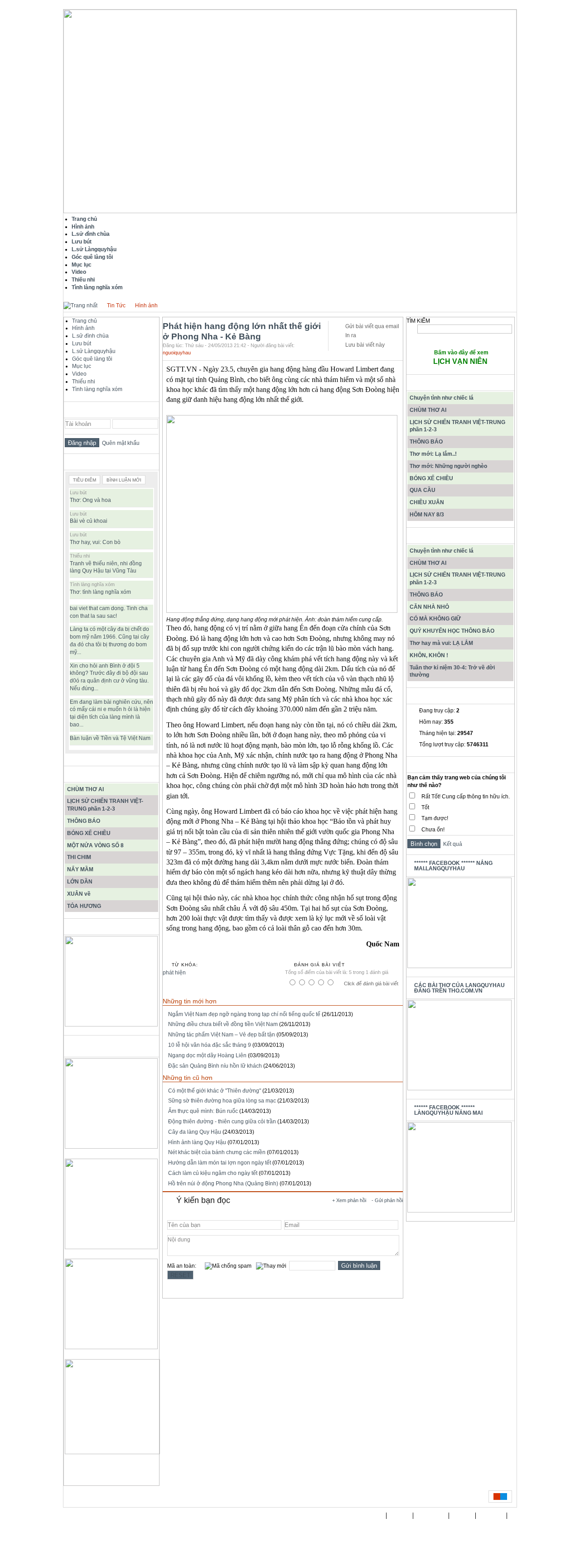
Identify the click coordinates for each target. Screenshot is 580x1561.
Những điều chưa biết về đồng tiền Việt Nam (223, 1024)
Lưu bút (81, 343)
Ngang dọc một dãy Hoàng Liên (207, 1055)
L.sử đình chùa (90, 336)
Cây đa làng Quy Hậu (194, 1132)
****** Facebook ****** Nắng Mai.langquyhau (453, 866)
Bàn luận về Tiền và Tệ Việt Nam (110, 738)
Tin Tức (116, 305)
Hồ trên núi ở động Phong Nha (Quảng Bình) (223, 1183)
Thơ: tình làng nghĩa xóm (100, 592)
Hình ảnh (146, 305)
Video (79, 374)
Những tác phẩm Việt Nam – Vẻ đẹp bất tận (221, 1034)
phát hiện (174, 972)
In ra (350, 335)
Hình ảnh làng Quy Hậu (197, 1142)
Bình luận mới (123, 479)
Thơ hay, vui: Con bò (95, 542)
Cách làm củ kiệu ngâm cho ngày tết (212, 1173)
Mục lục (81, 366)
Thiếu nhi (83, 381)
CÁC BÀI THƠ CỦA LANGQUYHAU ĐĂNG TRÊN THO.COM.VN (459, 988)
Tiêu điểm (84, 479)
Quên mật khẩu (119, 443)
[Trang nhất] (80, 305)
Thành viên (431, 1516)
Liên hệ (462, 1516)
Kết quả (451, 844)
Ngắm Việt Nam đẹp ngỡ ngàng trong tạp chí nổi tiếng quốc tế (244, 1014)
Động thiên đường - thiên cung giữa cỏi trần (222, 1121)
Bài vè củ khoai (88, 521)
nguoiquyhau (177, 352)
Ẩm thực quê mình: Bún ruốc (203, 1111)
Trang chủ (84, 321)
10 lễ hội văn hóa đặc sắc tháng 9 (209, 1045)
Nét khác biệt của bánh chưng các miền (217, 1152)
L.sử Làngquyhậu (94, 351)
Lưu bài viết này (365, 345)
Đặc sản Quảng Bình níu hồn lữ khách (215, 1066)
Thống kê (491, 1516)
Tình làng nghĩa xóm (97, 389)
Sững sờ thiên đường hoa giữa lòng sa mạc (222, 1101)
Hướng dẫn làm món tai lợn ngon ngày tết (219, 1163)
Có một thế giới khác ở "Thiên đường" (214, 1091)
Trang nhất (369, 1516)
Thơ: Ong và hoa (90, 500)
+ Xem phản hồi (349, 1200)
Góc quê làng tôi (92, 359)
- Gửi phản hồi (387, 1200)
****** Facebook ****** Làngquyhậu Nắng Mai (448, 1110)
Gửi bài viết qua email (372, 326)
